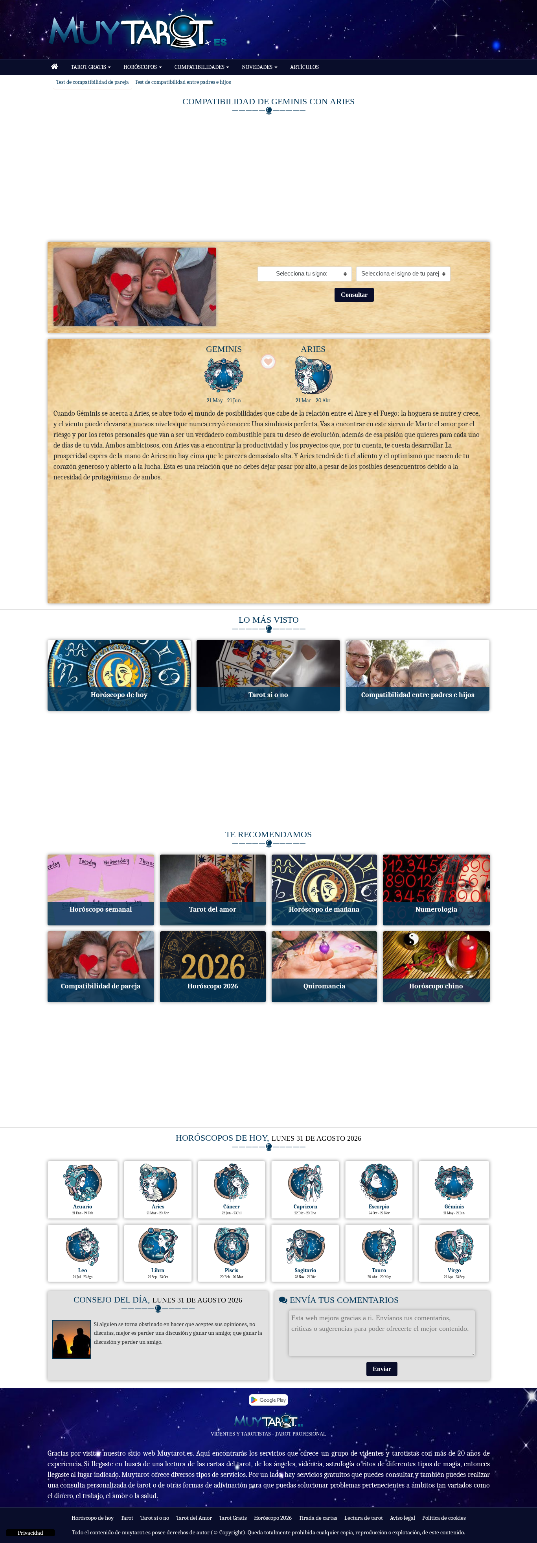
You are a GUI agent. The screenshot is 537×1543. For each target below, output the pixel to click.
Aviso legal (402, 1517)
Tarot (127, 1517)
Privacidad (30, 1532)
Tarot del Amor (194, 1517)
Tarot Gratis (233, 1517)
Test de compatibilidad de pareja (92, 82)
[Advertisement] (269, 177)
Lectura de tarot (363, 1517)
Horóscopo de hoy (93, 1517)
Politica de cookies (444, 1517)
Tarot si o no (154, 1517)
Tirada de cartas (318, 1517)
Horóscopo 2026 (273, 1517)
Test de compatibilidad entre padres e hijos (183, 82)
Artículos (304, 66)
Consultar (354, 294)
